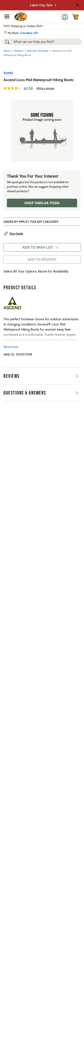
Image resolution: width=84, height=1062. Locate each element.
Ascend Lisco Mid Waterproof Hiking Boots (38, 79)
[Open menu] (6, 16)
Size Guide (16, 233)
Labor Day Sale (41, 5)
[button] (77, 5)
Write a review (45, 88)
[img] (75, 16)
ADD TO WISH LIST (37, 247)
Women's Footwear (38, 50)
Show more (10, 347)
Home (6, 50)
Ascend (8, 72)
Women (18, 50)
